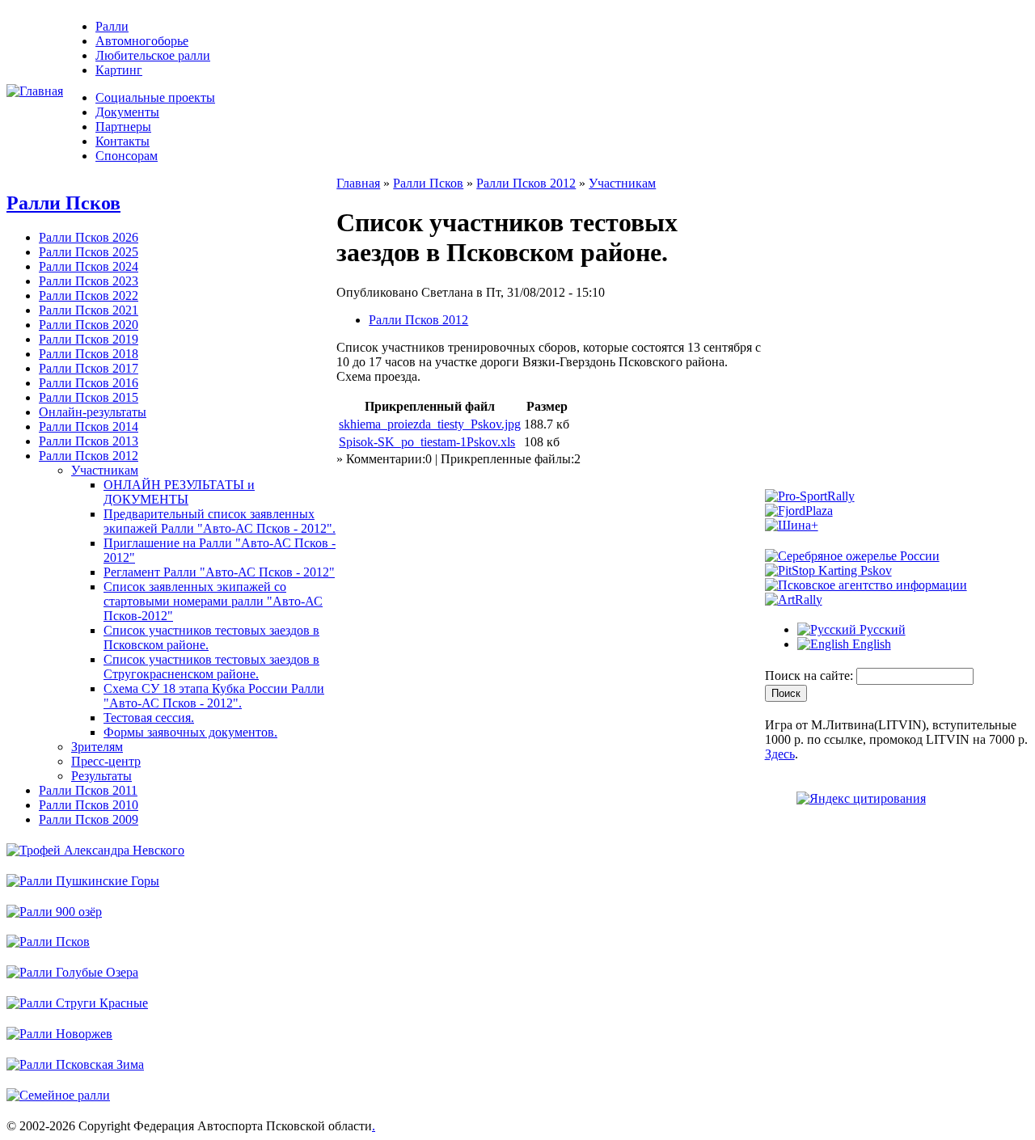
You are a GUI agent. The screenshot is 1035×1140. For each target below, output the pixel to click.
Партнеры (123, 126)
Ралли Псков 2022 (88, 295)
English (870, 644)
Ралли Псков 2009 (88, 819)
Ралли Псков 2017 (88, 368)
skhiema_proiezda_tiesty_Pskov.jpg (430, 424)
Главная (358, 183)
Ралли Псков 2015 (88, 397)
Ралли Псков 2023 (88, 281)
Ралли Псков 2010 (88, 805)
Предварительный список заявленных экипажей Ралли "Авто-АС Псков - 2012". (220, 521)
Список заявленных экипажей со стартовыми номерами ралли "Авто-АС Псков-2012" (213, 601)
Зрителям (97, 747)
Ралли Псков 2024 (88, 266)
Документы (127, 112)
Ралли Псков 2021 (88, 310)
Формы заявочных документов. (190, 732)
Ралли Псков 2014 (88, 426)
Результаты (101, 776)
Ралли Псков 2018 (88, 354)
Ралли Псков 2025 (88, 252)
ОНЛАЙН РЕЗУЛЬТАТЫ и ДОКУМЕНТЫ (179, 492)
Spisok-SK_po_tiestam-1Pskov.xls (427, 442)
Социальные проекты (155, 97)
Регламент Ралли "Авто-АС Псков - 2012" (219, 572)
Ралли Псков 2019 (88, 339)
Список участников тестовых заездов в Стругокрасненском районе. (211, 666)
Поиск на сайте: (810, 675)
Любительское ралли (152, 55)
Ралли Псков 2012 (88, 455)
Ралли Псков (63, 202)
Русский (881, 629)
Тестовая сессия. (149, 717)
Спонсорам (126, 156)
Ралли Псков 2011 (88, 790)
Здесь (780, 754)
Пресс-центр (106, 761)
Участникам (104, 470)
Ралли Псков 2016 (88, 383)
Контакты (122, 141)
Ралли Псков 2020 (88, 324)
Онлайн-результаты (92, 412)
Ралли (112, 26)
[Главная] (34, 91)
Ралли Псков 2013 (88, 441)
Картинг (118, 70)
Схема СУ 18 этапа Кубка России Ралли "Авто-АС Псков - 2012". (214, 696)
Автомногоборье (141, 41)
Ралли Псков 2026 (88, 237)
